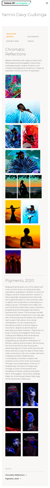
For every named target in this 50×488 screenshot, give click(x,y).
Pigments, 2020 (12, 479)
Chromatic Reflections (15, 475)
